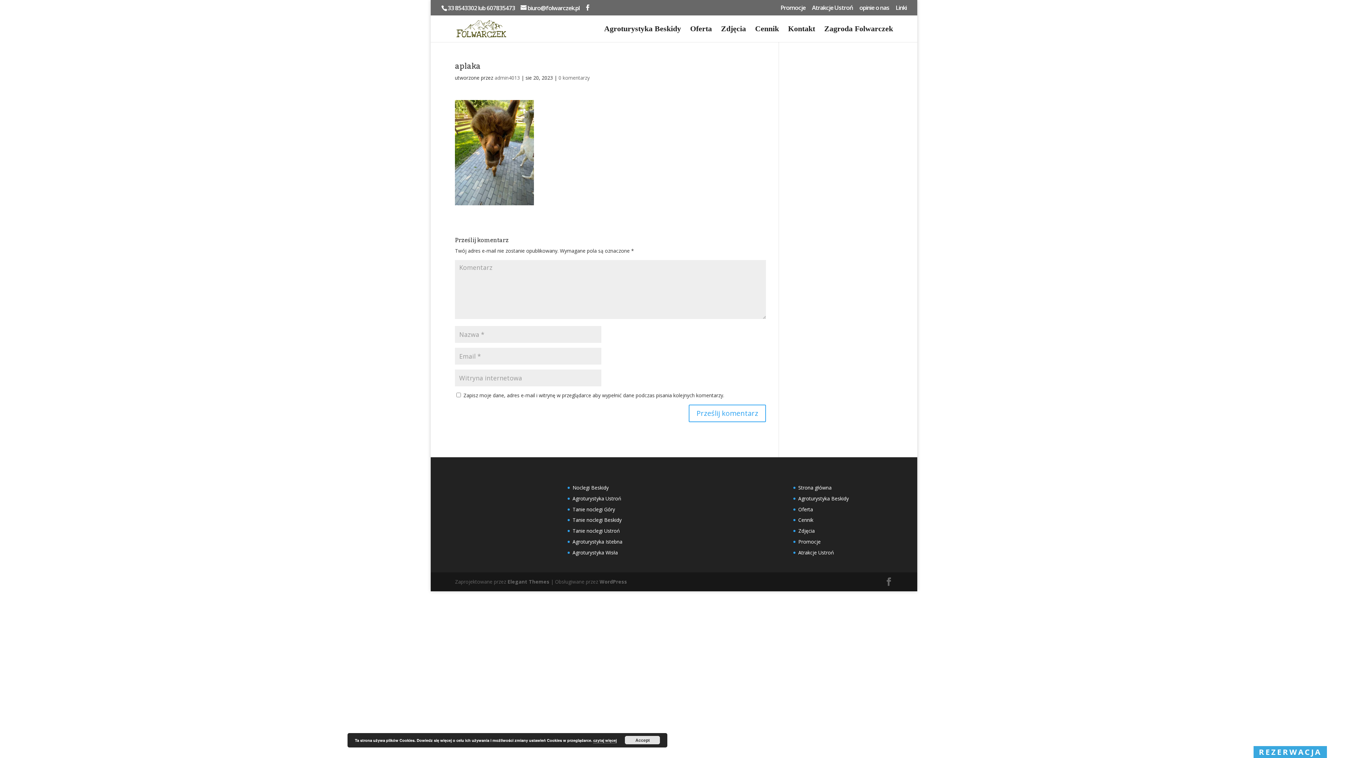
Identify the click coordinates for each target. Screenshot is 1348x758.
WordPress (613, 581)
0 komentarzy (574, 77)
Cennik (767, 29)
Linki (901, 8)
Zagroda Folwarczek (858, 29)
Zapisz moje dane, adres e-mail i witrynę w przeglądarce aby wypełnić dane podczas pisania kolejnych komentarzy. (593, 395)
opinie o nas (874, 8)
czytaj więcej (605, 740)
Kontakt (801, 29)
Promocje (793, 8)
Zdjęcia (733, 29)
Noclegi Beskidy (591, 487)
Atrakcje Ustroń (832, 8)
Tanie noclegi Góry (594, 509)
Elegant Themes (528, 581)
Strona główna (815, 487)
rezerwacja (1290, 751)
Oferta (701, 29)
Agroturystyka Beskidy (642, 29)
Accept (642, 740)
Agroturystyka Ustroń (597, 498)
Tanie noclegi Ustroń (596, 530)
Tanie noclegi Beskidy (597, 520)
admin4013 (507, 77)
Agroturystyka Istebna (597, 541)
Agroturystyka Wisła (595, 552)
